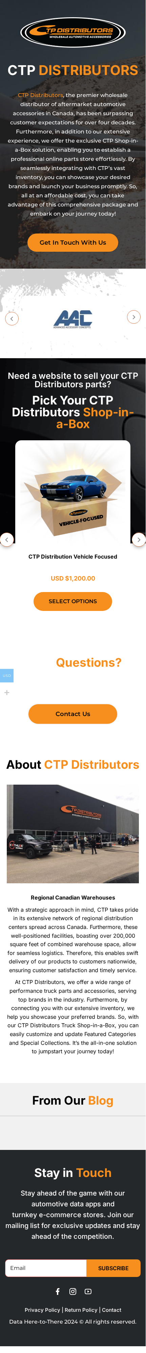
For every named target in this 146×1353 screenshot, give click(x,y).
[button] (12, 318)
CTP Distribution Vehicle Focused (72, 556)
